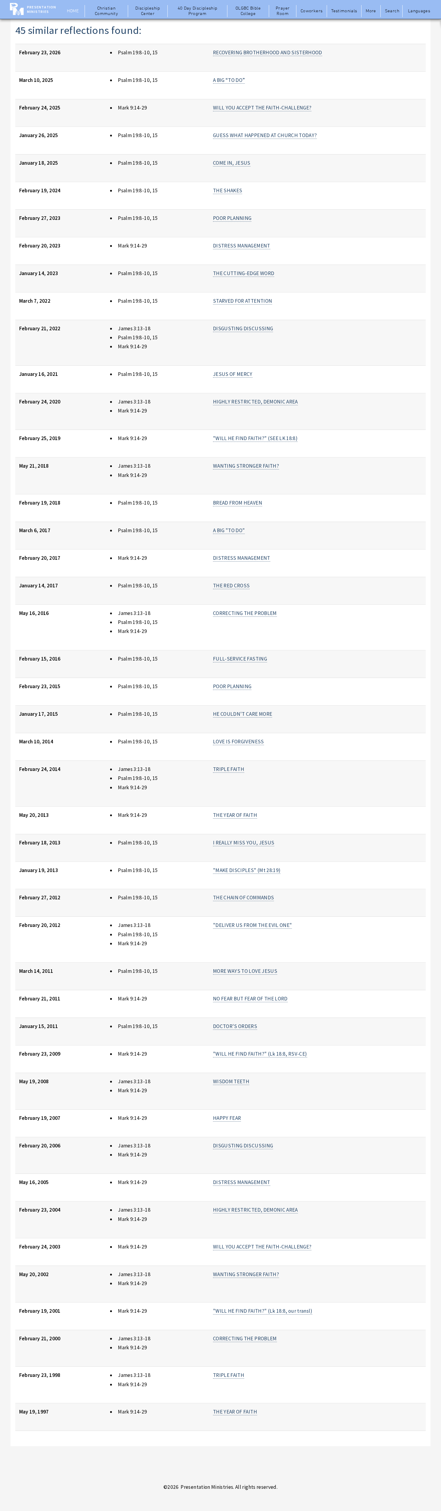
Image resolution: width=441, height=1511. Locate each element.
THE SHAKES (227, 190)
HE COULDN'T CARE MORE (242, 714)
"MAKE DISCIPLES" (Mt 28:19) (246, 870)
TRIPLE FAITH (228, 769)
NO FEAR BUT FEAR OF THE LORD (250, 998)
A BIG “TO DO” (229, 80)
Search (392, 11)
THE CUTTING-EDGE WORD (243, 273)
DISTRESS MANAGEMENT (241, 245)
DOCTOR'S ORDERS (235, 1026)
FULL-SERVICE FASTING (240, 658)
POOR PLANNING (232, 218)
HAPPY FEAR (227, 1118)
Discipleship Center (147, 11)
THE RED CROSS (231, 585)
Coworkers (311, 11)
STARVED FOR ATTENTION (242, 301)
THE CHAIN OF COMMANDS (243, 897)
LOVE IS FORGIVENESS (238, 741)
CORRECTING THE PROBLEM (245, 613)
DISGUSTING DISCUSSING (243, 328)
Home (73, 11)
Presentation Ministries (41, 9)
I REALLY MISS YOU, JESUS (243, 842)
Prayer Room (283, 11)
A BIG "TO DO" (229, 530)
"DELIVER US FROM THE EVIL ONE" (252, 925)
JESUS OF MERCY (233, 374)
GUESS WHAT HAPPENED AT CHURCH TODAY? (265, 135)
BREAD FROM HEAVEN (237, 502)
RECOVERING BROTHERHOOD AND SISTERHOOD (267, 52)
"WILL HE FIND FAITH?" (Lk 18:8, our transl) (262, 1311)
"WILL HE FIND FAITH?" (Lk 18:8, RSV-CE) (260, 1054)
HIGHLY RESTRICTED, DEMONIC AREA (255, 401)
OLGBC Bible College (248, 11)
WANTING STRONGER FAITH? (246, 466)
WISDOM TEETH (231, 1081)
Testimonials (344, 11)
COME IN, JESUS (231, 163)
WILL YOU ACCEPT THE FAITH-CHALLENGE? (262, 107)
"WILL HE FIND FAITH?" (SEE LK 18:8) (255, 438)
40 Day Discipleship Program (198, 11)
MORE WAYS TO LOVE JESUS (245, 971)
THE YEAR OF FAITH (235, 815)
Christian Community (106, 11)
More (371, 11)
